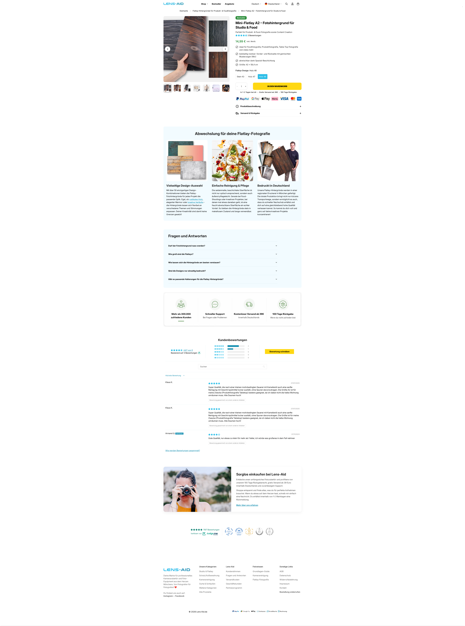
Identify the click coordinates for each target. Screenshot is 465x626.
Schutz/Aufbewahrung (209, 575)
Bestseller (216, 4)
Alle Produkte (205, 592)
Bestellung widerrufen (290, 592)
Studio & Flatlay (206, 571)
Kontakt (283, 588)
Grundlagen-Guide (261, 571)
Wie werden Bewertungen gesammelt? (182, 450)
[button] (242, 35)
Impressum (285, 583)
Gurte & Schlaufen (207, 583)
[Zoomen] (224, 21)
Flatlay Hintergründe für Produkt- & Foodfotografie (214, 11)
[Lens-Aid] (173, 3)
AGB (281, 571)
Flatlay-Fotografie (261, 579)
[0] (298, 4)
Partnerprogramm (234, 588)
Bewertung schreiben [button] (280, 351)
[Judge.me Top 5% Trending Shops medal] (269, 531)
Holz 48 (263, 77)
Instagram (168, 596)
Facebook (179, 596)
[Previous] (167, 49)
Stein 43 (241, 77)
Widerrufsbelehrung (289, 579)
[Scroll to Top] (460, 613)
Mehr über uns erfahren (247, 505)
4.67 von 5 (188, 350)
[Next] (225, 49)
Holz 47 (252, 77)
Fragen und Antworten (236, 575)
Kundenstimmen (233, 571)
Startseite (184, 11)
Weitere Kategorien (208, 588)
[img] (214, 383)
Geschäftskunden (234, 583)
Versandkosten (232, 579)
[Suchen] (286, 4)
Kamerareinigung (207, 579)
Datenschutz (285, 575)
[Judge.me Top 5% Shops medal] (259, 531)
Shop (203, 4)
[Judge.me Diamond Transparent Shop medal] (229, 531)
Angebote (229, 4)
